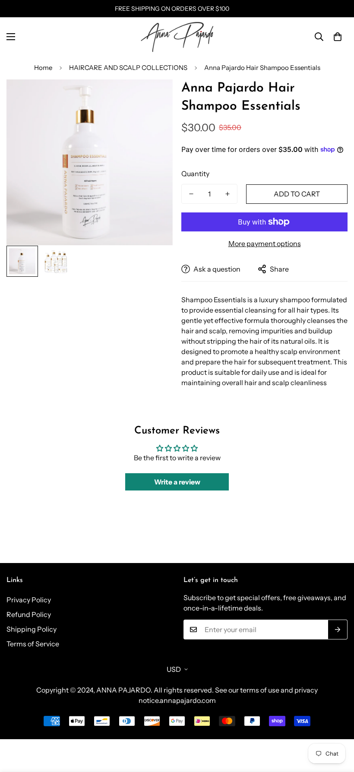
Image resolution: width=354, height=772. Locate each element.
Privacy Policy (28, 599)
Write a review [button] (177, 482)
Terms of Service (32, 643)
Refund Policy (28, 614)
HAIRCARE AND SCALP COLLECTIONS (128, 67)
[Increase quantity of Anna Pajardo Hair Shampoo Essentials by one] (227, 193)
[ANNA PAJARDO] (177, 37)
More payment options (264, 243)
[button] (338, 37)
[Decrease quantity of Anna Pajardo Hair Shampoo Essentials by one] (191, 193)
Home (43, 67)
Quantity (195, 173)
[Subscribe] (338, 629)
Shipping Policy (31, 629)
